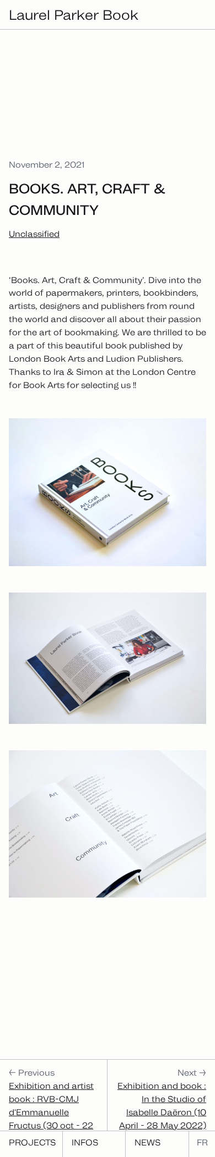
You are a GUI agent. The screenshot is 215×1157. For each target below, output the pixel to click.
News (147, 1142)
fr (202, 1142)
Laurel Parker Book (73, 14)
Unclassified (34, 234)
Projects (32, 1142)
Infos (85, 1142)
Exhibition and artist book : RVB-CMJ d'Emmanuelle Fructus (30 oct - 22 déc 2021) (51, 1112)
